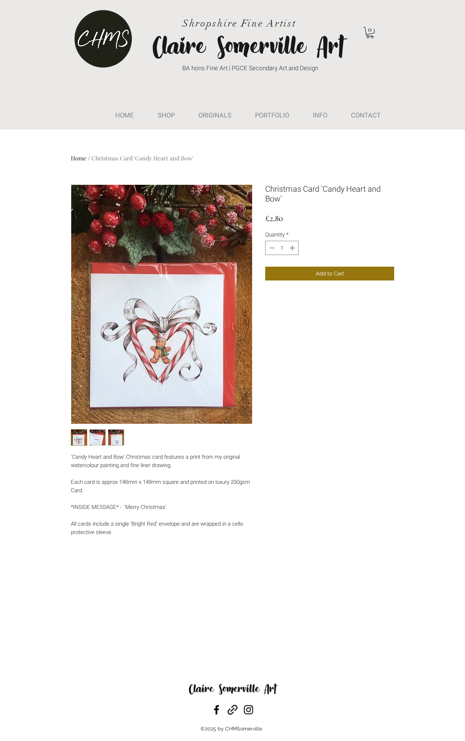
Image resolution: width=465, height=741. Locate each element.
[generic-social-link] (232, 710)
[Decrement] (271, 248)
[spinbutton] (282, 248)
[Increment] (293, 248)
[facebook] (216, 710)
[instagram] (248, 710)
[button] (370, 32)
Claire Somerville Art (232, 690)
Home (78, 158)
